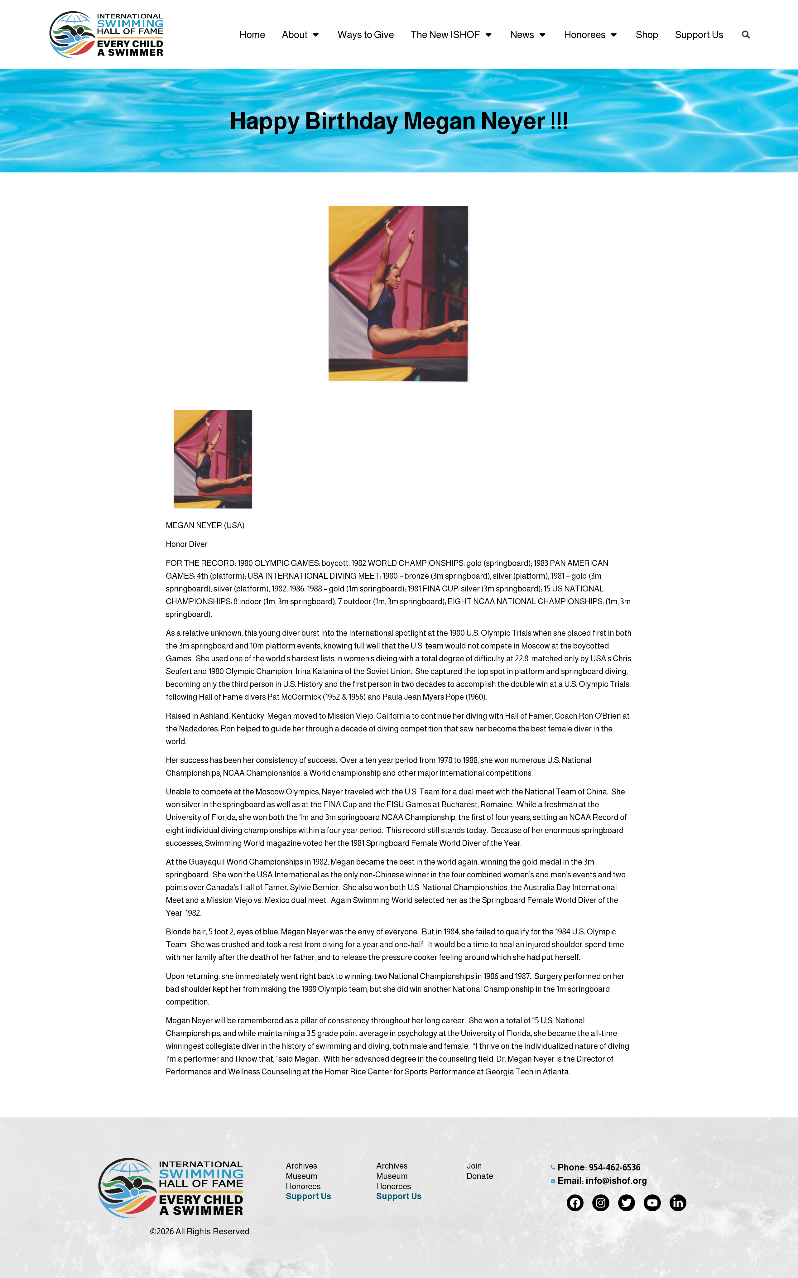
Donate (480, 1176)
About (295, 34)
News (522, 34)
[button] (745, 34)
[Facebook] (575, 1203)
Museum (301, 1176)
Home (252, 34)
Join (474, 1165)
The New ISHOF (445, 34)
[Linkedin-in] (678, 1203)
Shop (647, 34)
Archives (301, 1165)
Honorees (585, 34)
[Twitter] (626, 1203)
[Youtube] (652, 1203)
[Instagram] (600, 1203)
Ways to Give (366, 34)
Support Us (699, 34)
